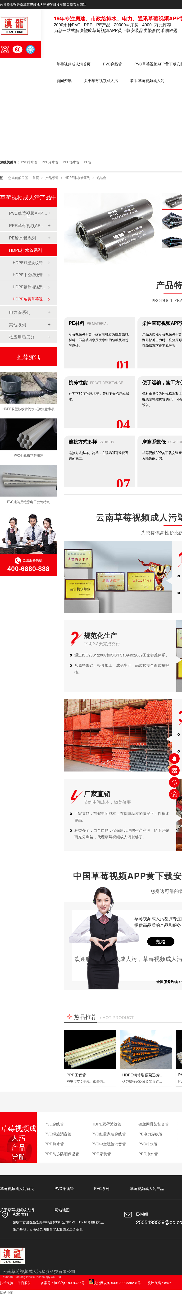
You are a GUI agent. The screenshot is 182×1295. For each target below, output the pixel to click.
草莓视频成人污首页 (73, 64)
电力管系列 (19, 312)
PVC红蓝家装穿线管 (108, 1134)
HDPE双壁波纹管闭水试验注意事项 (28, 402)
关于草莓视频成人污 (101, 80)
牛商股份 (24, 1282)
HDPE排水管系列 (78, 177)
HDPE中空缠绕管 (28, 274)
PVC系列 (101, 1188)
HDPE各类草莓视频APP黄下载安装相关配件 (30, 299)
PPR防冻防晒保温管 (62, 1154)
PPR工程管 (76, 1075)
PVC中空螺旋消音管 (108, 1144)
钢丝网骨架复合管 (153, 1124)
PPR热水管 (71, 162)
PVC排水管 (29, 162)
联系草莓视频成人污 (147, 80)
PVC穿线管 (112, 64)
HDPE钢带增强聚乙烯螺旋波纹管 (150, 1075)
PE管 (87, 162)
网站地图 (62, 1209)
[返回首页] (174, 794)
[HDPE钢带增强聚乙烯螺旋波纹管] (146, 1049)
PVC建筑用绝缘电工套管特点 (28, 495)
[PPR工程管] (90, 1049)
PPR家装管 (101, 1154)
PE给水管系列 (22, 237)
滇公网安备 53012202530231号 (117, 1282)
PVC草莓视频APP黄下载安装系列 (28, 213)
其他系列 (17, 324)
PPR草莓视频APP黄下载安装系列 (28, 225)
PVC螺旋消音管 (58, 1134)
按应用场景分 (22, 337)
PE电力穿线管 (150, 1134)
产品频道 (52, 177)
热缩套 (101, 177)
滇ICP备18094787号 (69, 1282)
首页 (36, 177)
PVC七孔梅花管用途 (28, 449)
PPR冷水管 (50, 162)
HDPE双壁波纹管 (28, 262)
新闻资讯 (64, 80)
